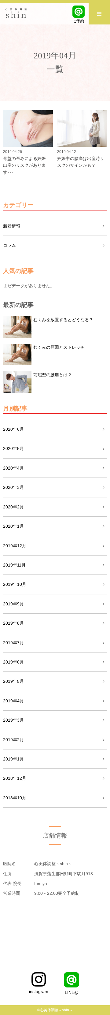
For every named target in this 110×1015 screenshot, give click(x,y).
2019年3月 (13, 720)
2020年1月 (13, 526)
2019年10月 (14, 584)
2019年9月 (13, 603)
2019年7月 (13, 642)
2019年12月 (14, 545)
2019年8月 (13, 623)
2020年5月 (13, 448)
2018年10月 (14, 797)
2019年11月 (14, 565)
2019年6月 (13, 662)
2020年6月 (13, 429)
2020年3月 (13, 487)
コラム (9, 245)
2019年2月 (13, 739)
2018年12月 (14, 778)
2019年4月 (13, 700)
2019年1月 (13, 759)
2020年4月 (13, 468)
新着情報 (11, 226)
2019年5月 (13, 681)
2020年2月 (13, 506)
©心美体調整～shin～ (55, 1010)
